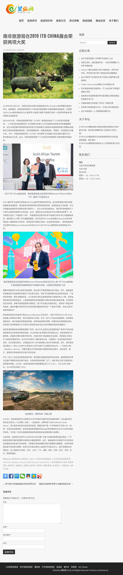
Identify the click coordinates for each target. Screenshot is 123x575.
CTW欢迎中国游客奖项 (61, 459)
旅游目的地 (46, 20)
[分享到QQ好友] (28, 476)
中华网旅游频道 (48, 567)
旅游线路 (87, 20)
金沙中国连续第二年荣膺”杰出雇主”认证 (97, 59)
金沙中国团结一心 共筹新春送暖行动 (95, 111)
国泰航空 (19, 466)
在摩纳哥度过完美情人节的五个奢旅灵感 (97, 103)
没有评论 (20, 50)
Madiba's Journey (19, 462)
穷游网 (39, 466)
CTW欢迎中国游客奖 (42, 459)
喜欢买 (66, 567)
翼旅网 (37, 567)
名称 (5, 527)
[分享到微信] (22, 476)
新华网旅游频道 (26, 567)
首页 (21, 20)
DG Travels (83, 567)
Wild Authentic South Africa (38, 462)
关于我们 (113, 20)
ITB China (7, 462)
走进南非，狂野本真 (60, 466)
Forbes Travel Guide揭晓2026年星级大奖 (97, 85)
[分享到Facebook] (11, 476)
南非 (65, 462)
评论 (5, 502)
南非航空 (11, 466)
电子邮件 (7, 535)
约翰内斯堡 (47, 466)
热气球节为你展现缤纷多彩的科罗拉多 (19, 484)
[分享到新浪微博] (39, 476)
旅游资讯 (32, 20)
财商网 (73, 567)
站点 (5, 543)
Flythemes (112, 570)
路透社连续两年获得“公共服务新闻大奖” (56, 484)
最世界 (32, 466)
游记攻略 (74, 20)
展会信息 (100, 20)
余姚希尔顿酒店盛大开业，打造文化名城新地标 (100, 107)
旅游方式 (61, 20)
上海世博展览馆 (56, 462)
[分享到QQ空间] (34, 476)
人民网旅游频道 (11, 567)
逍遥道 (59, 567)
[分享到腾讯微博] (16, 476)
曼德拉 (26, 466)
